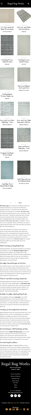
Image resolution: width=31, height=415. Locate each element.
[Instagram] (15, 395)
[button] (28, 3)
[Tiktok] (19, 395)
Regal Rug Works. (15, 403)
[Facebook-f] (11, 395)
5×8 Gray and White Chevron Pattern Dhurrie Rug (24, 29)
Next (20, 202)
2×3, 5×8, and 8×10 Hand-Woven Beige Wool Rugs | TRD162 (7, 29)
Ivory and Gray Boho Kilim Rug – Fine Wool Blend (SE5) (7, 122)
